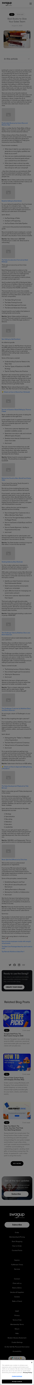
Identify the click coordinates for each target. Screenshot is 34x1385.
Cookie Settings (17, 1376)
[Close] (32, 1362)
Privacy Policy (27, 1372)
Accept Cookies (17, 1381)
